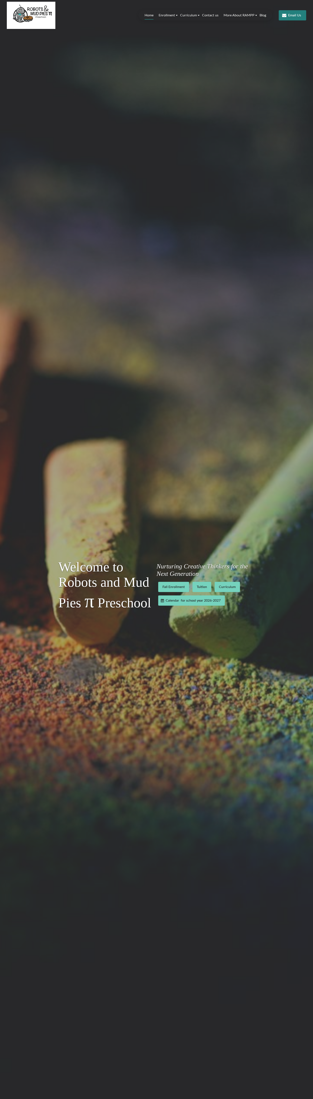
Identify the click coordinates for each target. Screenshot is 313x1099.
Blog (263, 15)
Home (149, 15)
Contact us (210, 15)
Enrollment (167, 15)
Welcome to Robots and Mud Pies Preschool (104, 585)
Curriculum (188, 15)
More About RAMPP (239, 15)
